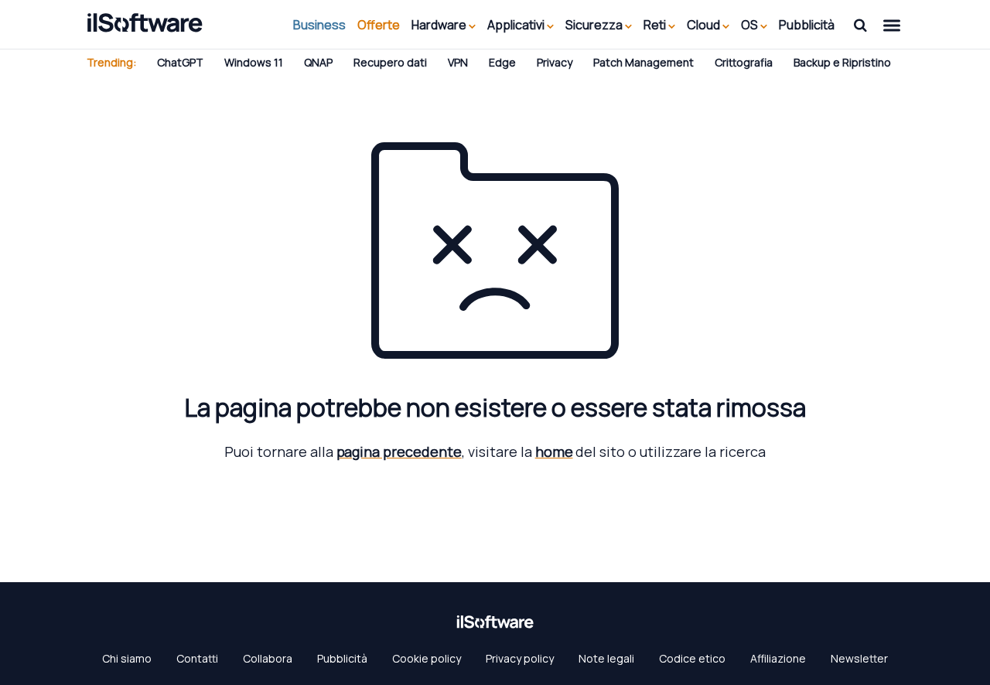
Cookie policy (426, 658)
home (554, 451)
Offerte (378, 24)
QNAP (318, 62)
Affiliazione (778, 658)
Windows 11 (253, 62)
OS (750, 24)
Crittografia (744, 62)
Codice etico (692, 658)
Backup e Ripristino (842, 62)
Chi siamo (127, 658)
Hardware (440, 24)
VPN (458, 62)
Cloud (704, 24)
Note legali (606, 658)
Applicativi (517, 24)
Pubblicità (807, 24)
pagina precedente (399, 451)
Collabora (267, 658)
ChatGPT (180, 62)
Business (319, 24)
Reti (656, 24)
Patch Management (643, 62)
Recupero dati (390, 62)
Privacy (554, 62)
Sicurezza (595, 24)
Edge (502, 62)
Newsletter (859, 658)
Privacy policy (520, 658)
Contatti (197, 658)
